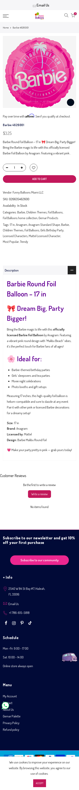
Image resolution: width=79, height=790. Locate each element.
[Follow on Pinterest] (23, 623)
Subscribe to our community (40, 560)
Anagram (21, 225)
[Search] (66, 16)
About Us (8, 709)
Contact (7, 703)
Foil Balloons (55, 212)
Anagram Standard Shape (44, 225)
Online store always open (18, 666)
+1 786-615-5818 (19, 613)
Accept (39, 783)
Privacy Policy (11, 723)
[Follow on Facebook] (6, 623)
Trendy (24, 242)
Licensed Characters (15, 236)
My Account (10, 696)
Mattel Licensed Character (44, 236)
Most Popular (11, 242)
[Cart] (73, 16)
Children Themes (36, 212)
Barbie (21, 212)
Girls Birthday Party (51, 230)
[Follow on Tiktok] (30, 623)
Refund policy (11, 730)
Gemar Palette (12, 716)
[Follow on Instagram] (14, 623)
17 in (12, 225)
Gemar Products (48, 218)
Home (6, 27)
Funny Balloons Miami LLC (28, 192)
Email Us (43, 5)
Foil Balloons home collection (20, 218)
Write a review (39, 494)
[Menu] (11, 16)
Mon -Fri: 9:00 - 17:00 (15, 648)
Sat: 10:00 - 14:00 (13, 657)
